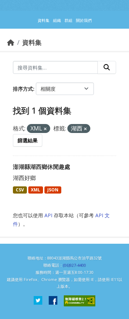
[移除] (45, 129)
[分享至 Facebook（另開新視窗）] (53, 300)
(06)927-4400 (74, 265)
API (48, 215)
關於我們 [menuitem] (84, 20)
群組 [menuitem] (68, 20)
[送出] (106, 67)
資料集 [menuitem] (43, 20)
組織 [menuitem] (57, 20)
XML (35, 190)
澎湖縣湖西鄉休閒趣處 (41, 167)
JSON (52, 190)
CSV (20, 190)
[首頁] (10, 42)
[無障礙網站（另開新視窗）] (79, 300)
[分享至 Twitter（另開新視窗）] (38, 300)
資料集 (32, 42)
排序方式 (23, 88)
